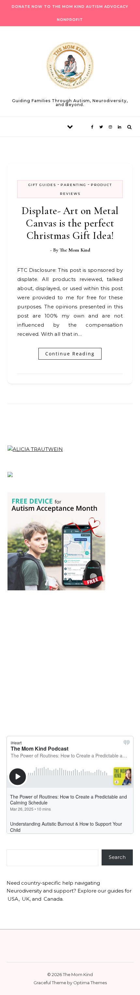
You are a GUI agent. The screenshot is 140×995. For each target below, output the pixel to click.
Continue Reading (70, 353)
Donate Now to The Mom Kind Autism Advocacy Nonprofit (70, 13)
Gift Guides (42, 185)
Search (117, 857)
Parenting (73, 185)
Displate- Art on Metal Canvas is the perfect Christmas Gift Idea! (70, 223)
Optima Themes (90, 982)
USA (13, 899)
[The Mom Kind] (70, 66)
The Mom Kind (75, 250)
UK (26, 899)
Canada (53, 899)
